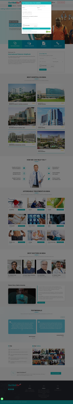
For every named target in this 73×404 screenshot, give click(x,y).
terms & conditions (34, 32)
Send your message (36, 28)
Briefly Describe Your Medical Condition (30, 16)
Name (23, 7)
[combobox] (23, 14)
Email (38, 7)
